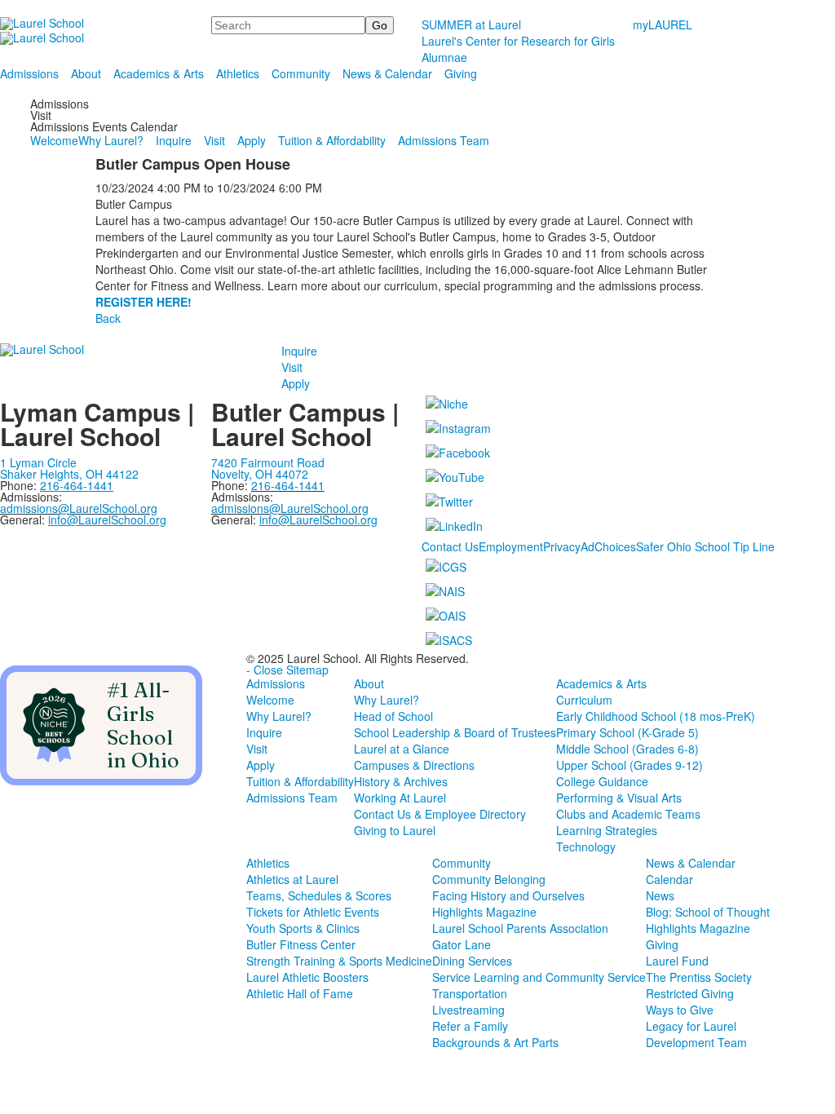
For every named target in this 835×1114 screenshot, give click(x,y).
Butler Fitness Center (301, 944)
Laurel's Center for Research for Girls (518, 41)
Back (108, 318)
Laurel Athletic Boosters (307, 977)
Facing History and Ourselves (508, 895)
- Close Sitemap (287, 669)
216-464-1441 (288, 485)
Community (301, 73)
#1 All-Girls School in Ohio (143, 725)
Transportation (469, 993)
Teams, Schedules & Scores (318, 895)
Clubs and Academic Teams (628, 814)
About (86, 73)
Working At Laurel (400, 797)
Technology (586, 846)
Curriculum (584, 700)
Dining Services (472, 961)
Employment (511, 546)
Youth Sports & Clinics (303, 928)
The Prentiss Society (699, 977)
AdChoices (608, 546)
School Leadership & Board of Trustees (455, 732)
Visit (214, 140)
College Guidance (602, 781)
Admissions (29, 73)
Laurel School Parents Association (520, 928)
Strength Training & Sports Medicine (339, 961)
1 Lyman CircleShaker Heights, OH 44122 (69, 468)
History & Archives (401, 781)
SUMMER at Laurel (471, 24)
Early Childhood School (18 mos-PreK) (655, 716)
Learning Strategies (606, 830)
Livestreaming (468, 1009)
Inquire (174, 140)
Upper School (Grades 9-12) (629, 765)
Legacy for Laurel (691, 1026)
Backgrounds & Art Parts (495, 1042)
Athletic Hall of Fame (299, 993)
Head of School (393, 716)
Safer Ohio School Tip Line (705, 546)
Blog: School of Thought (708, 912)
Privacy (562, 546)
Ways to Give (680, 1009)
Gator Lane (461, 944)
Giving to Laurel (394, 830)
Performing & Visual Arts (619, 797)
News (660, 895)
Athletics (237, 73)
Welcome (54, 140)
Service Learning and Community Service (539, 977)
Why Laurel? (111, 140)
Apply (251, 140)
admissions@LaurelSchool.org (78, 508)
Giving (460, 73)
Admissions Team (443, 140)
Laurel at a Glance (401, 748)
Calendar (669, 879)
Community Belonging (489, 879)
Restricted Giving (690, 993)
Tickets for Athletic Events (312, 912)
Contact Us (450, 546)
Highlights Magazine (484, 912)
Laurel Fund (677, 961)
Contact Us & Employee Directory (440, 814)
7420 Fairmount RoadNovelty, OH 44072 (268, 468)
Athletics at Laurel (292, 879)
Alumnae (444, 57)
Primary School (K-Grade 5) (627, 732)
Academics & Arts (158, 73)
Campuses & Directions (414, 765)
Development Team (696, 1042)
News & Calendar (387, 73)
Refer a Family (470, 1026)
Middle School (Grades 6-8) (627, 748)
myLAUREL (662, 24)
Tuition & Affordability (332, 140)
